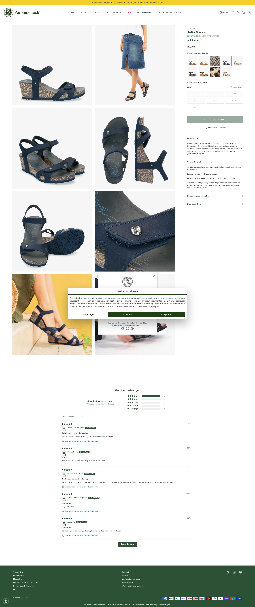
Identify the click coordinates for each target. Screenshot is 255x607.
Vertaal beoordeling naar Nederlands (81, 441)
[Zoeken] (243, 12)
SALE (128, 12)
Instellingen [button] (165, 605)
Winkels (125, 575)
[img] (67, 424)
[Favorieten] (232, 12)
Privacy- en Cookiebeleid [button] (118, 605)
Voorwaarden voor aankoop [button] (145, 605)
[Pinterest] (132, 328)
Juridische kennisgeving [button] (94, 605)
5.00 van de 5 (106, 401)
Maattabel (238, 87)
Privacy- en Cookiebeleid (136, 306)
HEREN (84, 12)
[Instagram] (127, 328)
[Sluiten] (154, 276)
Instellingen (89, 314)
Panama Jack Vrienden (23, 586)
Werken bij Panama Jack (132, 586)
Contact (125, 572)
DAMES (71, 12)
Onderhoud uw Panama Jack (26, 582)
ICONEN (97, 12)
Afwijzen (127, 314)
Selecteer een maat (215, 119)
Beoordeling (127, 582)
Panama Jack (24, 598)
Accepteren (166, 314)
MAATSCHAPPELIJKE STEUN (170, 12)
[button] (192, 40)
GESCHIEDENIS (144, 12)
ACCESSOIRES (114, 12)
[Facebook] (122, 328)
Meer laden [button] (127, 544)
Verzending (18, 572)
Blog (15, 589)
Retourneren (18, 575)
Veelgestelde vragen (131, 579)
